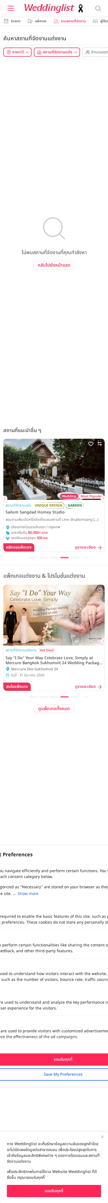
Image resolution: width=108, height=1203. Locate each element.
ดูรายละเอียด (85, 547)
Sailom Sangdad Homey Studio (35, 512)
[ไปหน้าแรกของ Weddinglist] (55, 8)
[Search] (98, 8)
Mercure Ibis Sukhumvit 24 (34, 669)
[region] (54, 1167)
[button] (4, 498)
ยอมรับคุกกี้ (54, 1191)
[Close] (102, 1136)
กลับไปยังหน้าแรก (54, 265)
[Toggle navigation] (10, 8)
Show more (28, 894)
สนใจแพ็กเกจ (17, 686)
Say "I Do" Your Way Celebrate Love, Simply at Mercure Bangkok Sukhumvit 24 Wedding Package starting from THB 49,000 (53, 661)
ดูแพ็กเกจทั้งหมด (54, 708)
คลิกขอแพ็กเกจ (19, 547)
